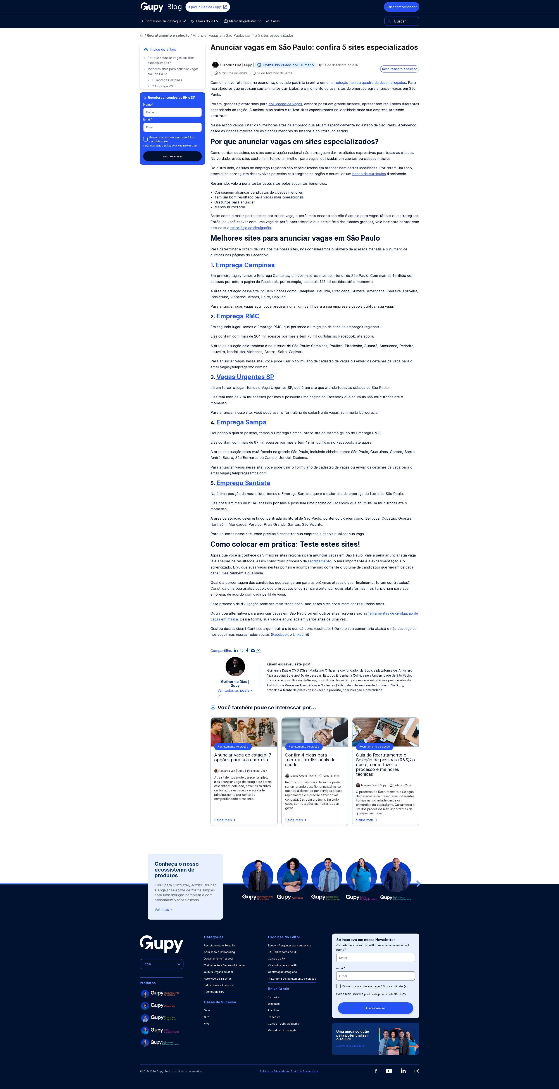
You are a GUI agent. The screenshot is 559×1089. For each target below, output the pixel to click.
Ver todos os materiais (282, 1030)
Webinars (274, 1003)
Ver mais (162, 909)
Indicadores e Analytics (218, 985)
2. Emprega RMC (164, 86)
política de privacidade (176, 145)
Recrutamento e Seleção (219, 945)
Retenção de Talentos (218, 978)
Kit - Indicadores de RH (282, 952)
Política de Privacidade (274, 1071)
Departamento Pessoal (218, 958)
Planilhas (273, 1010)
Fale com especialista (350, 1045)
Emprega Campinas (245, 265)
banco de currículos (369, 174)
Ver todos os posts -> (234, 692)
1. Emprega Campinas (167, 80)
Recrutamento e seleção (168, 35)
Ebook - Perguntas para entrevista (289, 945)
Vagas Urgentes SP (245, 377)
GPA (206, 1017)
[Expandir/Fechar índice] (145, 49)
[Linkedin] (403, 1070)
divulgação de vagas (285, 104)
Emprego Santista (243, 483)
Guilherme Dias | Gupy (236, 65)
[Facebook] (376, 1071)
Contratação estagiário (282, 972)
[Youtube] (389, 1071)
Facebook (280, 634)
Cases (275, 21)
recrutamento (319, 561)
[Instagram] (416, 1071)
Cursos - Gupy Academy (283, 1023)
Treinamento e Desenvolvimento (224, 965)
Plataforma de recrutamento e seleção (292, 978)
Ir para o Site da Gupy (204, 7)
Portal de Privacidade (304, 1071)
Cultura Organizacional (218, 972)
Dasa (207, 1010)
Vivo (207, 1023)
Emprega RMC (238, 316)
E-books (273, 997)
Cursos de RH (276, 958)
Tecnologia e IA (214, 991)
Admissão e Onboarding (219, 952)
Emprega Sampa (241, 422)
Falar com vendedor (401, 7)
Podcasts (274, 1017)
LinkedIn (299, 634)
